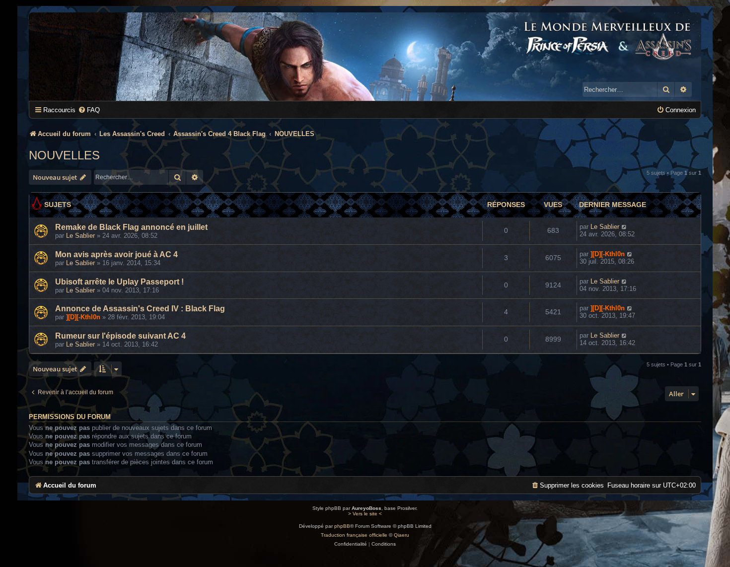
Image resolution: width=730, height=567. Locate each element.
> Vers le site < (365, 513)
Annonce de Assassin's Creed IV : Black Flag (140, 308)
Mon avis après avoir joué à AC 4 (116, 254)
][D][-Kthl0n (607, 254)
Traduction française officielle (354, 535)
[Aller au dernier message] (624, 226)
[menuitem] (89, 110)
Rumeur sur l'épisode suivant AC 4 (120, 336)
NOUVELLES (64, 155)
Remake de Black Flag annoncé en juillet (131, 227)
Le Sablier (80, 235)
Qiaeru (401, 535)
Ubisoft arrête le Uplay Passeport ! (119, 282)
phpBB (342, 526)
